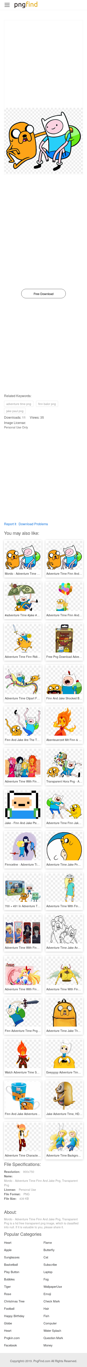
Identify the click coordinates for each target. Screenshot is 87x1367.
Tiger (7, 1286)
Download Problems (33, 524)
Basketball (11, 1264)
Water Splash (52, 1330)
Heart (7, 1242)
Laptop (48, 1272)
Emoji (47, 1294)
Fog (46, 1279)
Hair (46, 1308)
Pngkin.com (12, 1338)
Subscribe (50, 1264)
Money (48, 1345)
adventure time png (18, 404)
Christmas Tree (14, 1301)
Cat (46, 1257)
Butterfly (49, 1250)
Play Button (11, 1272)
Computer (50, 1323)
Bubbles (9, 1279)
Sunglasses (12, 1257)
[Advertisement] (43, 64)
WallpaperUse (53, 1286)
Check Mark (52, 1301)
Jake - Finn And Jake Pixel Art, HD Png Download (36, 823)
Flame (48, 1242)
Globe (8, 1323)
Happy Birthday (14, 1316)
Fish (46, 1316)
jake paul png (14, 411)
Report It (10, 524)
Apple (8, 1250)
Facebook (10, 1345)
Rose (7, 1294)
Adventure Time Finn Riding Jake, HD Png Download (39, 657)
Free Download (43, 294)
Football (9, 1308)
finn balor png (47, 404)
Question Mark (53, 1338)
